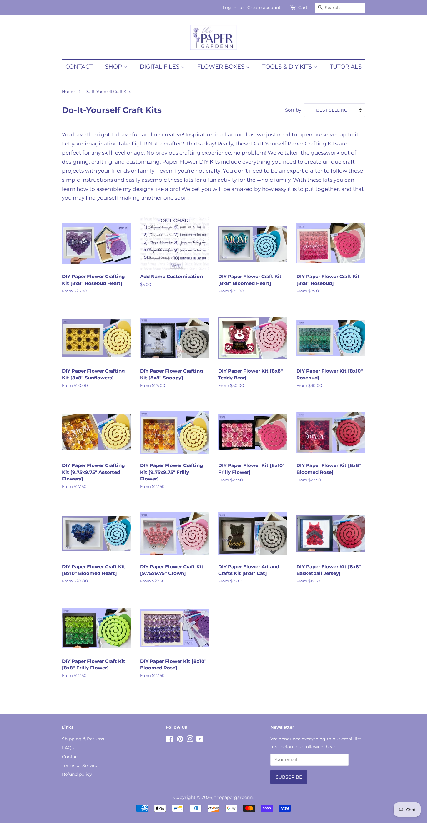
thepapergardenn (233, 797)
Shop (114, 66)
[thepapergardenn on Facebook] (169, 740)
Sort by (293, 110)
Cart (303, 7)
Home (68, 91)
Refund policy (77, 774)
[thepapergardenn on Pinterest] (179, 740)
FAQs (68, 747)
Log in (229, 7)
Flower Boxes (221, 66)
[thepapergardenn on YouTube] (199, 740)
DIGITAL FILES (160, 66)
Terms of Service (80, 765)
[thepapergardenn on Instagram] (189, 740)
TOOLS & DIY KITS (288, 66)
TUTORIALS (346, 66)
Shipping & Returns (83, 739)
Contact (79, 66)
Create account (264, 7)
